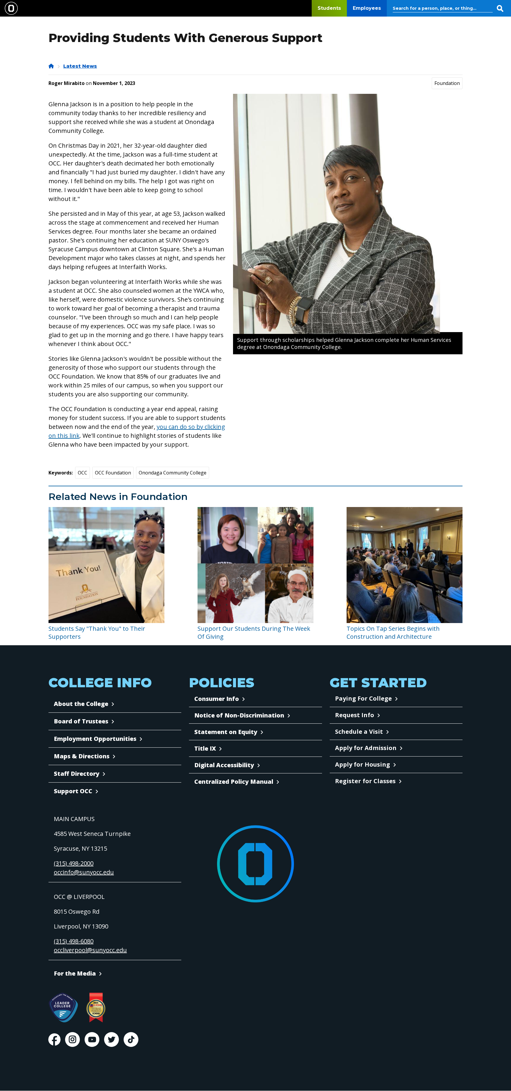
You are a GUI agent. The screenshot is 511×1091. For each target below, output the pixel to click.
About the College (81, 704)
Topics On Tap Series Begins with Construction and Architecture (393, 633)
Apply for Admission (366, 748)
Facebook (54, 1039)
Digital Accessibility (224, 765)
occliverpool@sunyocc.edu (90, 950)
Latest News (80, 66)
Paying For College (363, 698)
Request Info (354, 715)
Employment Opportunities (95, 739)
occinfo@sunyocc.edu (84, 872)
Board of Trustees (81, 721)
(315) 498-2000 (73, 863)
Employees (367, 8)
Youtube (92, 1039)
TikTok (131, 1039)
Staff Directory (76, 774)
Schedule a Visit (359, 732)
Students (329, 8)
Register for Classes (365, 781)
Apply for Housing (362, 764)
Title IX (205, 748)
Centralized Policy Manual (233, 782)
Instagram (72, 1039)
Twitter (111, 1039)
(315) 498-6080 (73, 941)
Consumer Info (216, 699)
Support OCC (73, 791)
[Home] (51, 66)
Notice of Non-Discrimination (239, 715)
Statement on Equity (225, 732)
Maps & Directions (81, 756)
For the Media (75, 973)
